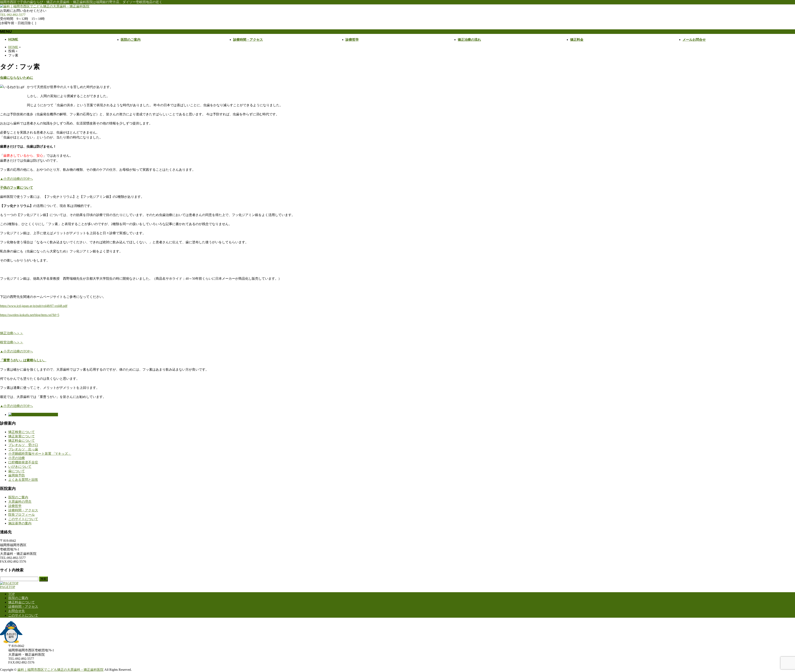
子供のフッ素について (16, 187)
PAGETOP (7, 587)
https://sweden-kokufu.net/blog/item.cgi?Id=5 (29, 315)
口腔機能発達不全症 (23, 462)
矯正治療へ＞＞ (11, 333)
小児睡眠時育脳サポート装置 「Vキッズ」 (39, 453)
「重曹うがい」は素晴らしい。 (23, 360)
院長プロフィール (21, 514)
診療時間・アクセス (23, 510)
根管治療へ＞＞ (11, 342)
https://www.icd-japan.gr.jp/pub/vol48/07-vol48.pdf (33, 306)
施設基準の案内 (19, 523)
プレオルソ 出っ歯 (23, 449)
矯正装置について (21, 436)
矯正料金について (21, 440)
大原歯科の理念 (19, 501)
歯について (16, 471)
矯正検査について (21, 432)
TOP (11, 594)
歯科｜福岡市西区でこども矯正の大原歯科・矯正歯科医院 (60, 669)
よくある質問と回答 (23, 479)
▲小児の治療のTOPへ (16, 178)
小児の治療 (16, 458)
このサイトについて (23, 519)
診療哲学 (15, 506)
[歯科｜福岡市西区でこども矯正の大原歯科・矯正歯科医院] (44, 6)
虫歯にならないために (16, 77)
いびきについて (19, 466)
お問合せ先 (16, 611)
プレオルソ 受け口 (23, 445)
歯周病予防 (16, 475)
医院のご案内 (18, 497)
